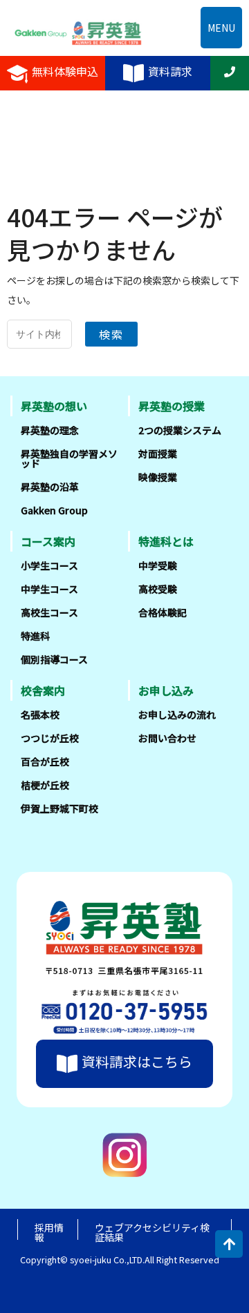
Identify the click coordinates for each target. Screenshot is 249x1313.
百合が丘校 (45, 761)
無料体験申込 (65, 72)
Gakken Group (54, 510)
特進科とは (166, 541)
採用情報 (49, 1232)
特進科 (35, 636)
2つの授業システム (179, 430)
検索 (111, 334)
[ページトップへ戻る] (229, 1244)
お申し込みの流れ (177, 714)
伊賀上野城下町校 (59, 808)
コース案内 (48, 541)
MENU (221, 28)
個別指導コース (54, 659)
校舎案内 (43, 690)
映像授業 (157, 477)
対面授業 (157, 453)
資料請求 (170, 72)
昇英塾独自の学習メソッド (69, 458)
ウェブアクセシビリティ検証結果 (152, 1232)
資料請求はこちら (137, 1062)
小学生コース (49, 565)
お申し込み (166, 690)
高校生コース (49, 612)
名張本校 (40, 714)
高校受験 (157, 589)
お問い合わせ (167, 738)
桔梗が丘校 (45, 785)
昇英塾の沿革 (50, 487)
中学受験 (157, 565)
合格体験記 (162, 612)
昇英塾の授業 (171, 405)
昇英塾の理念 (50, 430)
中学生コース (49, 589)
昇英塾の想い (54, 405)
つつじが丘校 (50, 738)
